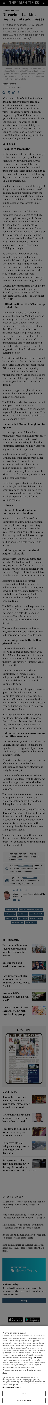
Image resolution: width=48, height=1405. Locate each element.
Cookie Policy (37, 1358)
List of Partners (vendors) (11, 1387)
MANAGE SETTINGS (24, 1400)
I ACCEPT (24, 1393)
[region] (24, 1365)
